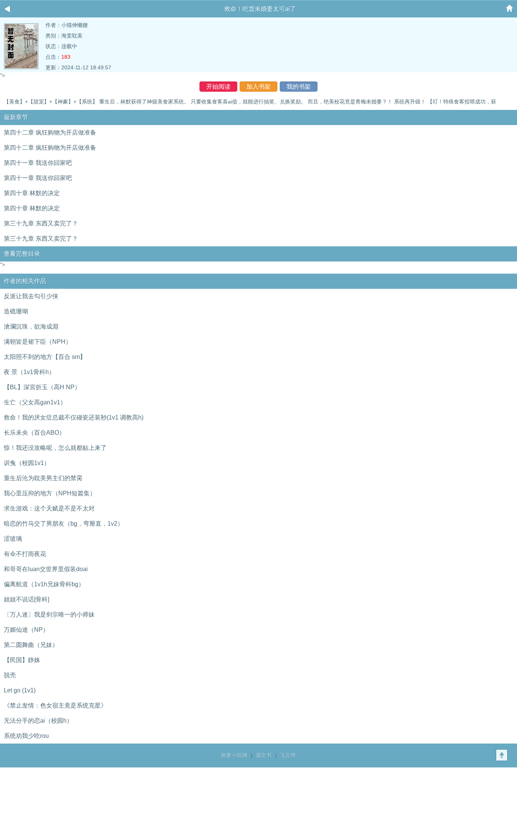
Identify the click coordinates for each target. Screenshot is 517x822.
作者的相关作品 (25, 281)
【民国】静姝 (22, 660)
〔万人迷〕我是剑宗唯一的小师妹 (49, 614)
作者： (53, 25)
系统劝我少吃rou (26, 736)
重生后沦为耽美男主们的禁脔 (43, 478)
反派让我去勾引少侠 (31, 296)
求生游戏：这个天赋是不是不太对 (49, 508)
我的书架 (299, 86)
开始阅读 (218, 86)
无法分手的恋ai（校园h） (38, 720)
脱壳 (10, 675)
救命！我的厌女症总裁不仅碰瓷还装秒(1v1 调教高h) (73, 417)
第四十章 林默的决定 (32, 193)
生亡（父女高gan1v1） (35, 402)
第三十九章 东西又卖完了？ (41, 223)
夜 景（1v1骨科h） (29, 372)
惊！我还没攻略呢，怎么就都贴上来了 (55, 448)
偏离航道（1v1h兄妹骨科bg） (44, 584)
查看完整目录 (22, 254)
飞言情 (288, 755)
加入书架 (258, 86)
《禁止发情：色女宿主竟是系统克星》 (55, 705)
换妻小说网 (234, 755)
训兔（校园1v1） (27, 463)
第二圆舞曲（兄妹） (31, 645)
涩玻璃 (13, 538)
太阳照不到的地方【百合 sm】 (45, 357)
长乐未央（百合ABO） (34, 432)
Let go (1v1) (20, 690)
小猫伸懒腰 (74, 25)
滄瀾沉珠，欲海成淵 (31, 326)
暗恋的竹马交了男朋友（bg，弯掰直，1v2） (63, 523)
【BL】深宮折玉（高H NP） (42, 387)
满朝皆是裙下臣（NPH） (38, 341)
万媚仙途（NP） (26, 629)
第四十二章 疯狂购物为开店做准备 (50, 132)
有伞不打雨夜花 (25, 554)
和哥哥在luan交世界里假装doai (46, 569)
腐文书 (264, 755)
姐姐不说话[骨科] (26, 599)
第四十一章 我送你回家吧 (38, 163)
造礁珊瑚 (16, 311)
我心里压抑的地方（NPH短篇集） (50, 493)
